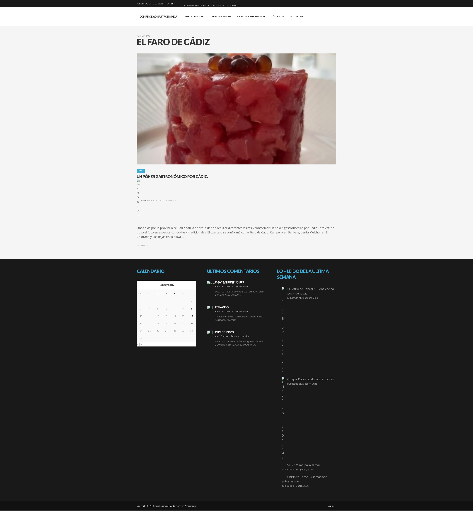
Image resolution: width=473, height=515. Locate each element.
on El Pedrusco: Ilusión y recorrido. (232, 336)
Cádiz (141, 171)
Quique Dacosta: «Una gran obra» (310, 379)
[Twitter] (324, 3)
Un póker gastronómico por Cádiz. (172, 176)
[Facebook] (307, 3)
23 (191, 323)
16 (191, 316)
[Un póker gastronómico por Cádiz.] (230, 109)
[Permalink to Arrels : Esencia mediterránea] (223, 283)
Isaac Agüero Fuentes (153, 201)
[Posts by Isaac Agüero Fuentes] (138, 201)
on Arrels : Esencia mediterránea (231, 286)
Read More (142, 245)
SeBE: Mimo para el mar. (304, 465)
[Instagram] (318, 3)
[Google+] (313, 3)
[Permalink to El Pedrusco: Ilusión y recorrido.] (209, 333)
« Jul (139, 344)
